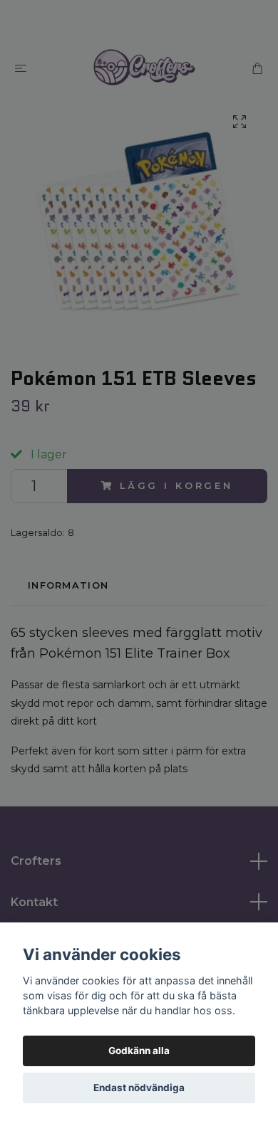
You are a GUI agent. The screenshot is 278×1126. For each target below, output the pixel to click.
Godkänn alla (139, 1050)
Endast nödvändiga (139, 1087)
